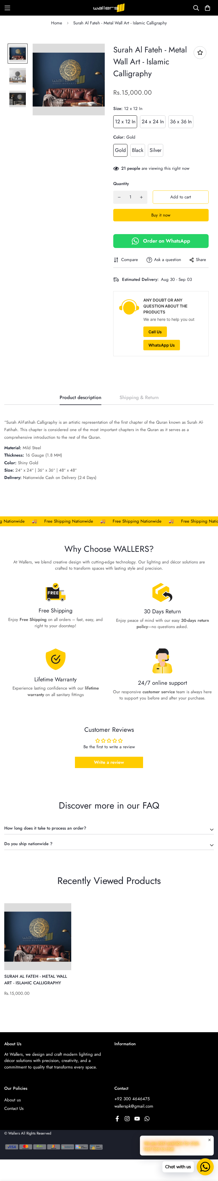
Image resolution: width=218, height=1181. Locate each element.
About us (12, 1100)
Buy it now (160, 215)
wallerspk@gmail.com (133, 1106)
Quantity (121, 184)
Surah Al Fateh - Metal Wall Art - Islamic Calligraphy (35, 979)
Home (56, 23)
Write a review (109, 762)
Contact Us (14, 1108)
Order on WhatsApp (166, 241)
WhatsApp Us (161, 345)
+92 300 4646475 (132, 1099)
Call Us (155, 331)
